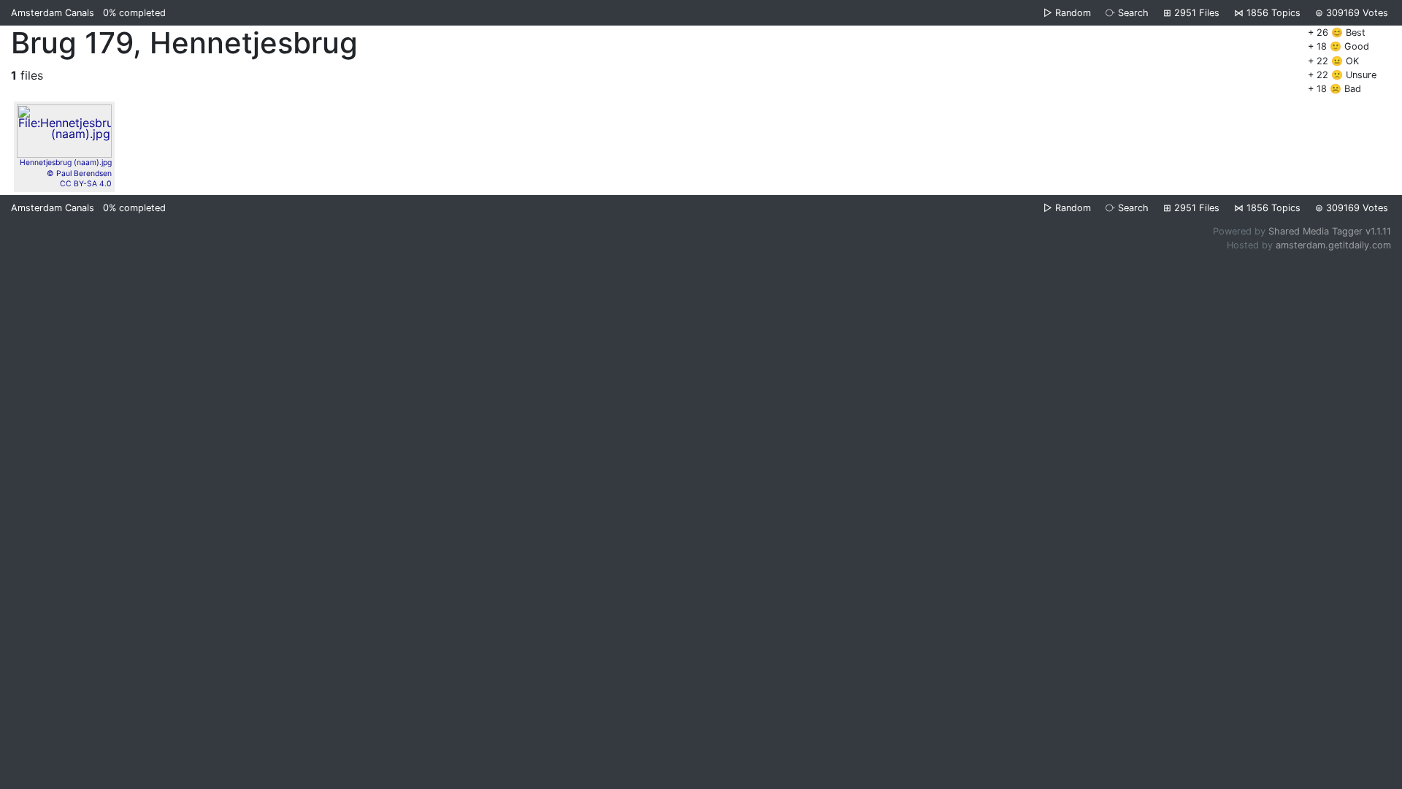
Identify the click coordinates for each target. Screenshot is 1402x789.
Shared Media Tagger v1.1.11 (1329, 231)
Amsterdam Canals (52, 12)
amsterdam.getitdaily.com (1333, 245)
